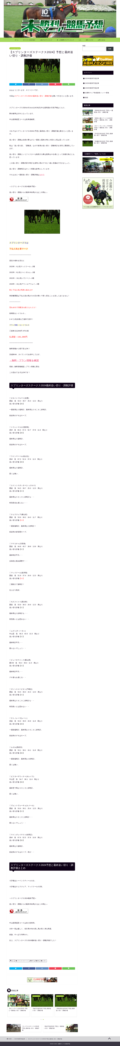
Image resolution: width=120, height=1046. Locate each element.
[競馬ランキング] (18, 203)
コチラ (42, 175)
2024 (12, 960)
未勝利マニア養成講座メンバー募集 (97, 93)
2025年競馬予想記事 (92, 83)
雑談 (86, 97)
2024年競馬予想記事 (15, 48)
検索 (84, 45)
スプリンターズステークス (22, 960)
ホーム (16, 40)
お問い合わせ (101, 40)
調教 (38, 960)
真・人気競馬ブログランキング (65, 40)
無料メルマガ (89, 40)
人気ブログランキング (46, 40)
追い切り (44, 960)
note (80, 40)
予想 (32, 960)
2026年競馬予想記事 (92, 88)
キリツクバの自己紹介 (29, 40)
